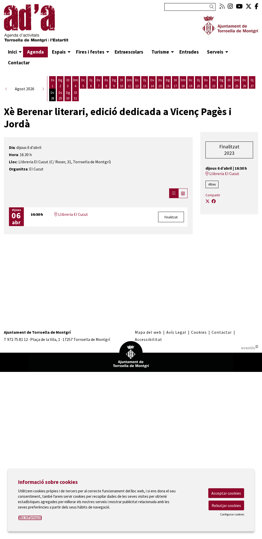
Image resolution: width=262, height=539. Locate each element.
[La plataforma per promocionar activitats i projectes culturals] (249, 346)
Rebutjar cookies (226, 505)
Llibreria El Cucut (72, 214)
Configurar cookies (232, 514)
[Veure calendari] (183, 193)
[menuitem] (222, 6)
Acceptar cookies (226, 493)
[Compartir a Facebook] (214, 201)
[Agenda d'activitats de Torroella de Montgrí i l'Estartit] (43, 25)
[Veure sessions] (173, 193)
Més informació (30, 517)
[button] (212, 7)
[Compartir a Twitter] (207, 201)
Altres (212, 184)
